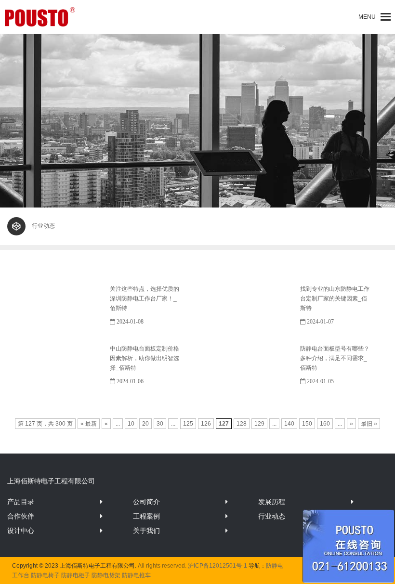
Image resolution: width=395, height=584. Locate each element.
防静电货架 (106, 575)
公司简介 (146, 502)
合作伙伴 (20, 516)
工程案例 (146, 516)
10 (131, 423)
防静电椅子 (45, 575)
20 (145, 423)
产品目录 (20, 502)
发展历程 (271, 502)
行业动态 (271, 516)
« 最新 (88, 423)
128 (242, 423)
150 (307, 423)
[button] (367, 16)
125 (188, 423)
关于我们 (146, 530)
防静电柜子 (75, 575)
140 (289, 423)
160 (325, 423)
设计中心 (20, 530)
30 (160, 423)
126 (206, 423)
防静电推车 (136, 575)
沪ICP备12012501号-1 (217, 565)
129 (259, 423)
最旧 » (369, 423)
